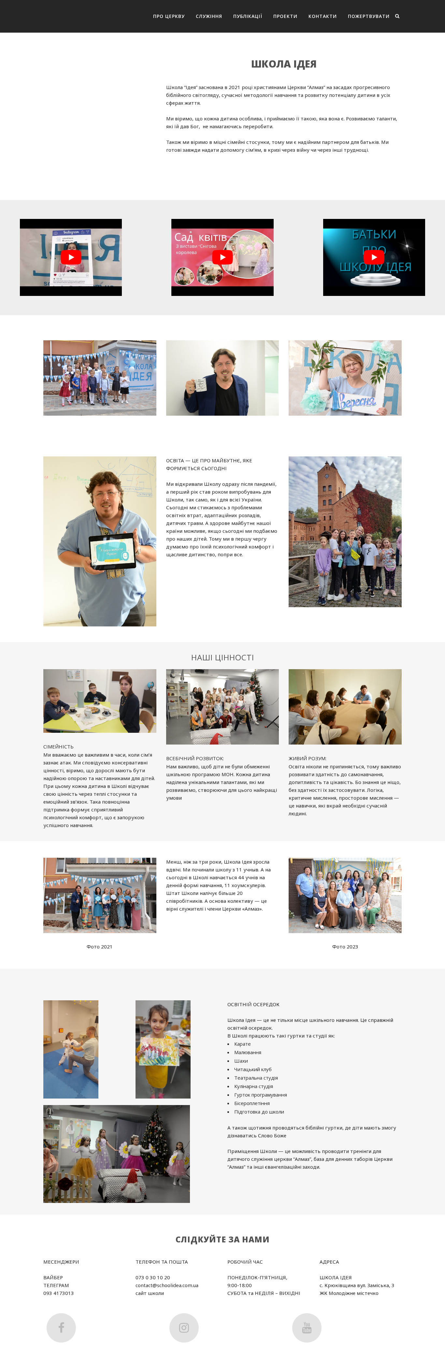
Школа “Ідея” (181, 87)
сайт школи (150, 1293)
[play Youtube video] (71, 257)
